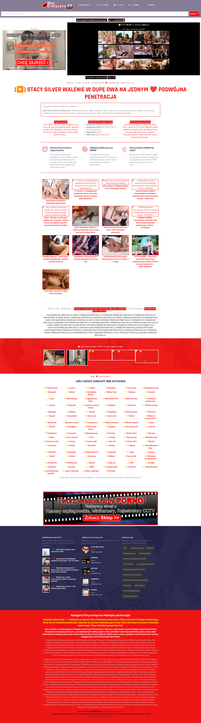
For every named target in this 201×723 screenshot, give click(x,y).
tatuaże (69, 132)
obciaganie (58, 129)
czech (77, 124)
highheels (75, 127)
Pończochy (47, 132)
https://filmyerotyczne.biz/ (113, 711)
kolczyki (46, 129)
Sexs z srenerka (128, 564)
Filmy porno (127, 585)
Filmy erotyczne (140, 585)
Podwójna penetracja (104, 124)
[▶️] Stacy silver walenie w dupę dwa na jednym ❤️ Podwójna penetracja (100, 93)
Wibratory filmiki (144, 553)
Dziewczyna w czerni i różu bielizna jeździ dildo (63, 587)
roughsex (55, 132)
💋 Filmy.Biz (82, 5)
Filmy (125, 548)
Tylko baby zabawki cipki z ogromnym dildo (63, 550)
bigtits (63, 124)
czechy (45, 127)
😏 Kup (133, 5)
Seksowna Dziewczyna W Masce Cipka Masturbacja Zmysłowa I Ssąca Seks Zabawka (65, 570)
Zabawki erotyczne (129, 553)
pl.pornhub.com (96, 563)
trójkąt (75, 132)
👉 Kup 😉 (116, 20)
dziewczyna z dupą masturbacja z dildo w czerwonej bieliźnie (63, 579)
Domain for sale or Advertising (102, 716)
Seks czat (111, 77)
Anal (45, 124)
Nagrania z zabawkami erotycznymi (134, 559)
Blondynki (70, 124)
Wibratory (150, 548)
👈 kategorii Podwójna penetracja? (92, 20)
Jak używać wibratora (130, 596)
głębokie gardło (65, 127)
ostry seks (66, 129)
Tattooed (62, 132)
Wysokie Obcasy (60, 134)
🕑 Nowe (118, 5)
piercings (74, 129)
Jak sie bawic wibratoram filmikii (134, 569)
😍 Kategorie (101, 5)
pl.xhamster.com (96, 584)
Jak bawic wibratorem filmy (132, 575)
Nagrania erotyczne (137, 548)
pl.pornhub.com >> (103, 134)
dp (49, 127)
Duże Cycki (55, 127)
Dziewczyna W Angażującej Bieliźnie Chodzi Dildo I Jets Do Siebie (65, 560)
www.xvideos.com (96, 595)
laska (52, 129)
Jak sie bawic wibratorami (145, 564)
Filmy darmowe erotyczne (131, 591)
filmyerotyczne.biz (97, 552)
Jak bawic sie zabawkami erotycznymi (135, 580)
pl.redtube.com (95, 573)
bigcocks (57, 124)
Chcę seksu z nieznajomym (96, 77)
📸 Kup (149, 5)
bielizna (50, 124)
